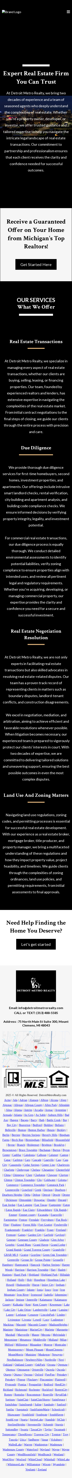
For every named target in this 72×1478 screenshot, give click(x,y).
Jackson (9, 1299)
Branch (21, 1144)
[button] (68, 12)
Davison (48, 1189)
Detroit (46, 1194)
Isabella (48, 1294)
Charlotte (9, 1169)
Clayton (63, 1175)
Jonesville (31, 1299)
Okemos (10, 1369)
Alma (9, 1110)
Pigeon (21, 1379)
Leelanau (21, 1314)
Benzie (51, 1130)
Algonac (7, 1105)
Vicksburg (56, 1439)
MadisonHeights (58, 1324)
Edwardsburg (44, 1209)
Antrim (28, 1110)
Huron (35, 1284)
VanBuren (33, 1439)
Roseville (48, 1394)
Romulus (19, 1394)
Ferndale (34, 1219)
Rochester (34, 1389)
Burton (56, 1150)
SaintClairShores (40, 1399)
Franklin (40, 1229)
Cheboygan (23, 1169)
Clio (39, 1180)
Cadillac (16, 1155)
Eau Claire (29, 1209)
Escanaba (43, 1214)
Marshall (10, 1334)
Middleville (39, 1339)
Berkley (61, 1130)
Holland (11, 1279)
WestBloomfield (26, 1454)
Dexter (66, 1194)
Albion (44, 1100)
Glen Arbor (57, 1239)
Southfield (28, 1414)
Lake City (10, 1309)
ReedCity (60, 1384)
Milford (9, 1344)
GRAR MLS (11, 1254)
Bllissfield (47, 1139)
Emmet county (27, 1214)
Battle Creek (54, 1120)
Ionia (40, 1289)
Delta (27, 1194)
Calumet (53, 1155)
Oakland (7, 1364)
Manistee (8, 1329)
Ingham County (16, 1289)
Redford (48, 1384)
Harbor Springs (51, 1264)
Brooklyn (59, 1144)
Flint (6, 1224)
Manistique (21, 1329)
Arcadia (38, 1110)
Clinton (8, 1180)
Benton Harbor (36, 1130)
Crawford (27, 1189)
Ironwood (36, 1294)
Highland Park (49, 1274)
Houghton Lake (56, 1279)
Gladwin (44, 1239)
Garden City (35, 1234)
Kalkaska (18, 1304)
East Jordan (8, 1204)
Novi (61, 1359)
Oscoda (61, 1369)
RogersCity (61, 1389)
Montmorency (16, 1349)
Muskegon (44, 1354)
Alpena (18, 1110)
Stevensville (34, 1424)
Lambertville (40, 1309)
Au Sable (40, 1115)
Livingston (14, 1319)
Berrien (16, 1135)
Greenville (13, 1259)
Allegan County (34, 1105)
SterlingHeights (16, 1424)
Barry (34, 1120)
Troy (65, 1434)
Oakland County (24, 1364)
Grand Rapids (14, 1249)
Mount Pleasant (34, 1349)
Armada (7, 1115)
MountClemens (54, 1349)
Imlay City (48, 1284)
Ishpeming (61, 1294)
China (7, 1175)
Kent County (40, 1304)
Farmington (10, 1219)
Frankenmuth (12, 1229)
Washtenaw (56, 1444)
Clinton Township (25, 1180)
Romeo (8, 1394)
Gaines (22, 1234)
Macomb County (37, 1324)
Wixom (46, 1464)
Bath (41, 1120)
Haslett (62, 1269)
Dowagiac (39, 1200)
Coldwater (50, 1180)
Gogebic (10, 1244)
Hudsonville (23, 1284)
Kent (28, 1304)
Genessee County (27, 1239)
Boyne (11, 1144)
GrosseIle (58, 1259)
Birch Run (17, 1139)
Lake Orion (24, 1309)
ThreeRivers (25, 1434)
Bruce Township (28, 1150)
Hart (53, 1269)
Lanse (53, 1309)
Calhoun (41, 1155)
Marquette (62, 1329)
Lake (67, 1304)
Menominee (10, 1339)
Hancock (35, 1264)
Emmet (13, 1214)
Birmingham (32, 1139)
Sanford (61, 1404)
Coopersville (12, 1189)
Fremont (11, 1234)
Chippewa (18, 1175)
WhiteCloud (35, 1459)
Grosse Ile (27, 1259)
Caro (27, 1159)
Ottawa (18, 1374)
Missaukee (35, 1344)
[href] (36, 1049)
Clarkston (39, 1175)
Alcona (54, 1100)
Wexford (21, 1459)
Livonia (26, 1319)
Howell (10, 1284)
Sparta (24, 1419)
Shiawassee (13, 1414)
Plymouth (10, 1384)
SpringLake (36, 1419)
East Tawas (40, 1204)
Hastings (7, 1274)
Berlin (5, 1135)
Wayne (56, 1449)
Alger (63, 1100)
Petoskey (62, 1374)
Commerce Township (33, 1184)
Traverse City (41, 1434)
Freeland (61, 1229)
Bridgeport (33, 1144)
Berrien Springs (31, 1135)
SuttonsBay (11, 1429)
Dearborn (60, 1189)
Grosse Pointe (43, 1259)
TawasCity (36, 1429)
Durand (62, 1200)
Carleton (18, 1159)
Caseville (49, 1159)
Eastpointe (55, 1204)
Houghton (39, 1279)
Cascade (36, 1159)
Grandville (59, 1249)
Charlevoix (63, 1164)
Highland (34, 1274)
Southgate (41, 1414)
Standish (50, 1419)
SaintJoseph (25, 1404)
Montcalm (60, 1344)
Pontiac (22, 1384)
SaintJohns (11, 1404)
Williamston (33, 1464)
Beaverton (24, 1125)
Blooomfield (62, 1139)
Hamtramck (21, 1264)
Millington (22, 1344)
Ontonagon (23, 1369)
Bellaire (59, 1125)
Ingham (60, 1284)
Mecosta (45, 1334)
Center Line (48, 1164)
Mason (35, 1334)
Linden (61, 1314)
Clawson (52, 1175)
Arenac (49, 1110)
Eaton (66, 1204)
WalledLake (15, 1444)
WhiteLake (63, 1459)
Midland (53, 1339)
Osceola (50, 1369)
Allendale (64, 1105)
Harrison (20, 1269)
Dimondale (25, 1200)
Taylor (48, 1429)
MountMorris (15, 1354)
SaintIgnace (58, 1399)
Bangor (14, 1120)
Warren (28, 1444)
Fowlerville (60, 1224)
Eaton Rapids (13, 1209)
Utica (23, 1439)
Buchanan (44, 1150)
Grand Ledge (58, 1244)
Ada (15, 1100)
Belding (48, 1125)
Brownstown (9, 1150)
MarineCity (36, 1329)
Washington (41, 1444)
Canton (64, 1155)
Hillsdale (65, 1274)
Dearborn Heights (12, 1194)
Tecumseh (59, 1429)
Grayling (36, 1254)
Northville (50, 1359)
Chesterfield (63, 1169)
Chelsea (35, 1169)
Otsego (7, 1374)
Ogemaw (63, 1364)
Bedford (37, 1125)
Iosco (48, 1289)
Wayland (45, 1449)
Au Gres (28, 1115)
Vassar (44, 1439)
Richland (8, 1389)
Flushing (16, 1224)
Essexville (56, 1214)
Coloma (62, 1180)
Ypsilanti (30, 1469)
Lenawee (33, 1314)
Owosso (28, 1374)
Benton (22, 1130)
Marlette (49, 1329)
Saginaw (10, 1399)
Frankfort (27, 1229)
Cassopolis (15, 1164)
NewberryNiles (33, 1359)
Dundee (51, 1200)
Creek (38, 1189)
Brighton (47, 1144)
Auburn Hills (55, 1115)
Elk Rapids (60, 1209)
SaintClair (23, 1399)
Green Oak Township (55, 1254)
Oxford (39, 1374)
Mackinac (8, 1324)
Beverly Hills (49, 1135)
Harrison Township (37, 1269)
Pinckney (32, 1379)
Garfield (48, 1234)
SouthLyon (12, 1419)
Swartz (24, 1429)
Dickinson (11, 1200)
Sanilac (10, 1409)
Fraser (50, 1229)
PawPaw (50, 1374)
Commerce (12, 1184)
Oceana (51, 1364)
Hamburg (7, 1264)
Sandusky (49, 1404)
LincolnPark (48, 1314)
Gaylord (60, 1234)
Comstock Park (55, 1184)
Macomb (21, 1324)
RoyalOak (61, 1394)
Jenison (20, 1299)
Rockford (47, 1389)
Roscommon (34, 1394)
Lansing (63, 1309)
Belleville (10, 1130)
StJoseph (48, 1424)
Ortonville (37, 1369)
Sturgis (59, 1424)
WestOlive (8, 1459)
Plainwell (60, 1379)
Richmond (21, 1389)
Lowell (37, 1319)
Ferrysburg (47, 1219)
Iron (55, 1289)
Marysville (23, 1334)
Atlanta (18, 1115)
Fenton (23, 1219)
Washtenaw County (13, 1449)
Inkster (31, 1289)
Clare (29, 1175)
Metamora (25, 1339)
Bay (65, 1120)
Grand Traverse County (37, 1249)
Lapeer (10, 1314)
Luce (46, 1319)
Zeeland (42, 1469)
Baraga (24, 1120)
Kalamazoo (46, 1299)
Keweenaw (56, 1304)
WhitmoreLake (15, 1464)
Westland (58, 1454)
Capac (7, 1159)
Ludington (57, 1319)
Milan (63, 1339)
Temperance (9, 1434)
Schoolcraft (58, 1409)
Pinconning (46, 1379)
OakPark (40, 1364)
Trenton (56, 1434)
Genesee (11, 1239)
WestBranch (44, 1454)
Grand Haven (40, 1244)
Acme (7, 1100)
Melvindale (59, 1334)
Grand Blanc (24, 1244)
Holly (21, 1279)
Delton (36, 1194)
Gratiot (24, 1254)
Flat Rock (61, 1219)
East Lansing (25, 1204)
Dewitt (56, 1194)
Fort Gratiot (45, 1224)
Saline (38, 1404)
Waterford (32, 1449)
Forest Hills (29, 1224)
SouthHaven (56, 1414)
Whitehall (49, 1459)
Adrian (23, 1100)
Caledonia (29, 1155)
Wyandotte (59, 1464)
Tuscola (13, 1439)
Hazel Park (20, 1274)
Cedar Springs (31, 1164)
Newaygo (57, 1354)
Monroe (48, 1344)
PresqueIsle (35, 1384)
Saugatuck (22, 1409)
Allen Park (51, 1105)
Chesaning (48, 1169)
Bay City (12, 1125)
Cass (58, 1159)
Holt (29, 1279)
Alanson (33, 1100)
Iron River (23, 1294)
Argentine (60, 1110)
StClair (61, 1419)
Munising (30, 1354)
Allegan (18, 1105)
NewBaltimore (15, 1359)
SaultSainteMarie (40, 1409)
